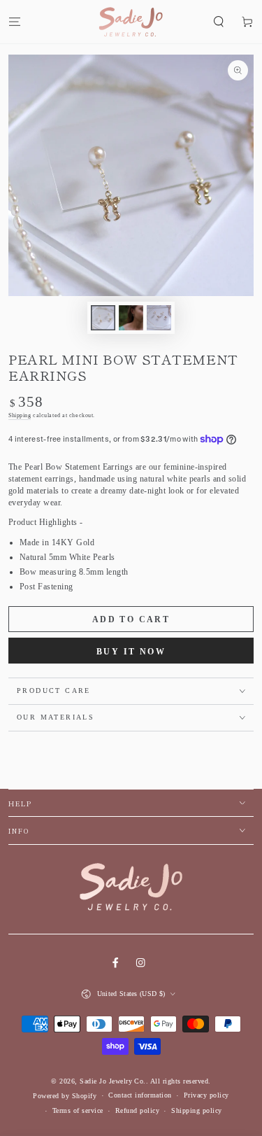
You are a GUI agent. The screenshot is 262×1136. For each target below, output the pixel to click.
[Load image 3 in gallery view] (159, 317)
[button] (218, 21)
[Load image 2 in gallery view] (131, 317)
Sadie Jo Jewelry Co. (113, 1081)
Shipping (19, 415)
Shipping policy (196, 1110)
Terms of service (77, 1110)
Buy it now (131, 652)
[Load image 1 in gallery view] (103, 317)
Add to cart (131, 619)
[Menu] (14, 21)
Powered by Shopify (64, 1096)
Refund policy (137, 1110)
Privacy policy (206, 1095)
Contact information (139, 1095)
